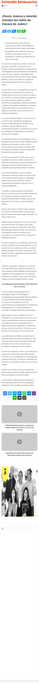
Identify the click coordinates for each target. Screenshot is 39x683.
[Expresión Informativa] (20, 2)
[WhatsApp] (18, 31)
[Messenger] (13, 31)
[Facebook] (4, 31)
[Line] (23, 31)
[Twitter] (9, 31)
